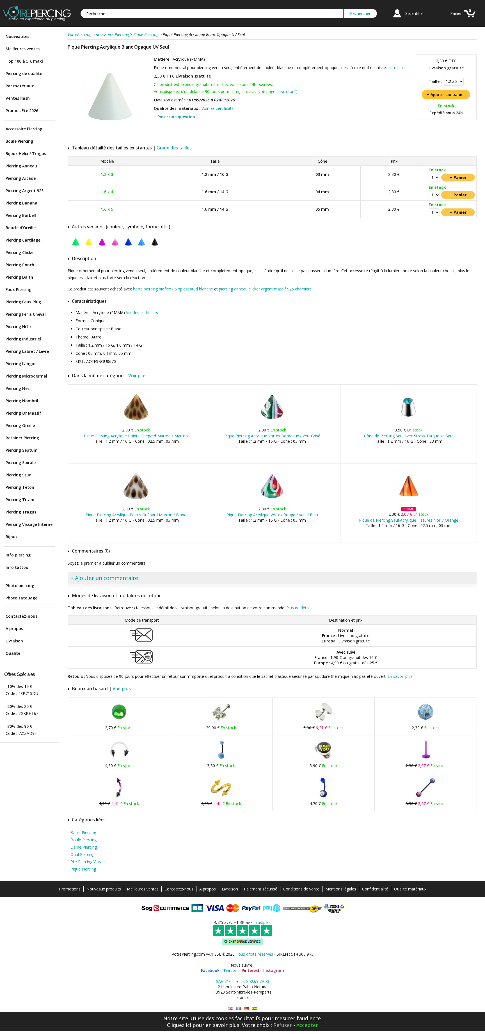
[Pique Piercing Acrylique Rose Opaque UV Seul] (115, 247)
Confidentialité (375, 889)
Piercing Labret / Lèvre (27, 351)
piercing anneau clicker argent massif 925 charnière (265, 289)
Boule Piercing (19, 141)
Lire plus (397, 67)
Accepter (307, 1025)
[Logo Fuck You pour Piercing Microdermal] (323, 759)
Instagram (273, 970)
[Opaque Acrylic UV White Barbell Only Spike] (230, 1008)
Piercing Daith (19, 277)
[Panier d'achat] (469, 18)
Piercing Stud (18, 475)
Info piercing (18, 555)
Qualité (13, 653)
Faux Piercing (18, 289)
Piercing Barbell (21, 215)
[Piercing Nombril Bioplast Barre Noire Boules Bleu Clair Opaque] (221, 759)
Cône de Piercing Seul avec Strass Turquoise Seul (408, 435)
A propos (14, 628)
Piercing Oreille (20, 425)
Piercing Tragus (21, 512)
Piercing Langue (21, 363)
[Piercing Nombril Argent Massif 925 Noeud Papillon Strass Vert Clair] (221, 721)
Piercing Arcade (21, 178)
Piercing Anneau (21, 166)
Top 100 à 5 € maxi (24, 61)
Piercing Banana (21, 203)
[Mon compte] (397, 18)
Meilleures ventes (23, 48)
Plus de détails (299, 607)
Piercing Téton (20, 487)
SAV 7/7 (223, 981)
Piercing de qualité (24, 73)
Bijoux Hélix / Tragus (26, 153)
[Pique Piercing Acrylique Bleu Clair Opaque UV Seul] (141, 247)
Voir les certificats (218, 108)
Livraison (14, 641)
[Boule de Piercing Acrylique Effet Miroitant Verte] (119, 721)
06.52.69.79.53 (256, 981)
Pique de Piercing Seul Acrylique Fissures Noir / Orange (408, 520)
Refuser (282, 1025)
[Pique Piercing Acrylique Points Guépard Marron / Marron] (136, 424)
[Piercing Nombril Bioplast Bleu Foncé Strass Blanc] (323, 797)
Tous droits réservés (254, 954)
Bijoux (12, 536)
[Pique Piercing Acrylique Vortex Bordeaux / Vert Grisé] (272, 424)
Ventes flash (18, 98)
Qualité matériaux (410, 889)
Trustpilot (262, 922)
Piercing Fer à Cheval (26, 314)
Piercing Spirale (21, 462)
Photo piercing (20, 585)
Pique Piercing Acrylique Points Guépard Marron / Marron (136, 435)
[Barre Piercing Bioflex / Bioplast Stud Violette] (425, 759)
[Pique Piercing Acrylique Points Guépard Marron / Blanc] (136, 503)
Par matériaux (20, 85)
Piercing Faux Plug (23, 301)
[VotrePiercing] (37, 19)
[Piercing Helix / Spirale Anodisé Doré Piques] (221, 797)
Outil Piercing (82, 854)
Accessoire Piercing (24, 128)
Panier (456, 13)
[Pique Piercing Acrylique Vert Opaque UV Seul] (75, 247)
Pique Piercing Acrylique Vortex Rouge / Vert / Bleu (272, 514)
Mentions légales (340, 889)
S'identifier (414, 13)
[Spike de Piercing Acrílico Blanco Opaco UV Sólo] (254, 1008)
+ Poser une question (174, 116)
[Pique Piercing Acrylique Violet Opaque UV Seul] (102, 247)
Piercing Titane (20, 499)
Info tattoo (17, 567)
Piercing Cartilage (23, 240)
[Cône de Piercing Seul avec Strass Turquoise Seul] (408, 424)
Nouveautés (17, 36)
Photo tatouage (21, 598)
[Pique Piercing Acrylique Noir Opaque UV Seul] (154, 247)
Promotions (70, 889)
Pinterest (251, 970)
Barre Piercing (83, 832)
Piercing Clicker (20, 252)
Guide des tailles (174, 148)
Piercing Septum (22, 450)
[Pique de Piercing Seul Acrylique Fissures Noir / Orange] (408, 503)
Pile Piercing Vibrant (88, 861)
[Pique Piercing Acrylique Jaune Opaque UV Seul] (88, 247)
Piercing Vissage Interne (29, 524)
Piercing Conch (20, 264)
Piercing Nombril (22, 400)
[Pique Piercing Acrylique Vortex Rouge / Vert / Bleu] (272, 503)
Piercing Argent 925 (25, 190)
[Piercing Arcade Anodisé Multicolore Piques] (119, 797)
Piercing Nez (18, 388)
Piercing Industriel (23, 339)
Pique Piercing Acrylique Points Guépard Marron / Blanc (136, 514)
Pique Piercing (83, 869)
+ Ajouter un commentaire (104, 578)
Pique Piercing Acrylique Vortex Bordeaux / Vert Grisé (272, 435)
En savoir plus (400, 676)
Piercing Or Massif (23, 413)
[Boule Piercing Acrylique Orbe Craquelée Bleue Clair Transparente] (425, 721)
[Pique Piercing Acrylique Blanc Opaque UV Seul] (110, 137)
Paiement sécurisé (260, 889)
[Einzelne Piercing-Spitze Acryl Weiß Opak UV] (246, 1008)
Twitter (230, 970)
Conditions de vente (301, 889)
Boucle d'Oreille (21, 227)
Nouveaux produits (103, 889)
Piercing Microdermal (26, 376)
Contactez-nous (21, 616)
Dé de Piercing (83, 847)
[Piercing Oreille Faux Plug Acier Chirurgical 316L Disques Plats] (323, 721)
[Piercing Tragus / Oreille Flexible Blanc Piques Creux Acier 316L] (119, 759)
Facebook (210, 970)
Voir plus (137, 375)
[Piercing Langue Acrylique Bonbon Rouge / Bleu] (425, 797)
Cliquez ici (179, 1025)
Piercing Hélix (19, 326)
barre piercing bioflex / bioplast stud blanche (173, 289)
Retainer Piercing (22, 437)
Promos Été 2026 (22, 110)
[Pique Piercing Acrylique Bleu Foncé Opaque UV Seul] (128, 247)
